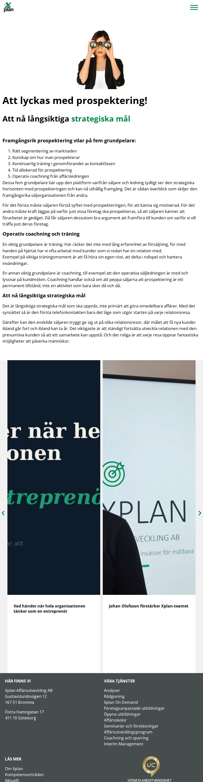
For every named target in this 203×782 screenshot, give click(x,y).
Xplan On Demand (121, 702)
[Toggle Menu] (194, 7)
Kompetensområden (24, 774)
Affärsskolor (115, 720)
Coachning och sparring (126, 738)
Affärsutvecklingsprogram (128, 732)
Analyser (112, 690)
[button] (3, 513)
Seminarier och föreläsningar (131, 726)
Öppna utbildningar (122, 714)
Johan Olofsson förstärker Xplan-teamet (148, 606)
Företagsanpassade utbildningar (134, 708)
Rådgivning (114, 696)
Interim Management (123, 744)
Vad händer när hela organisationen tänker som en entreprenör (49, 608)
